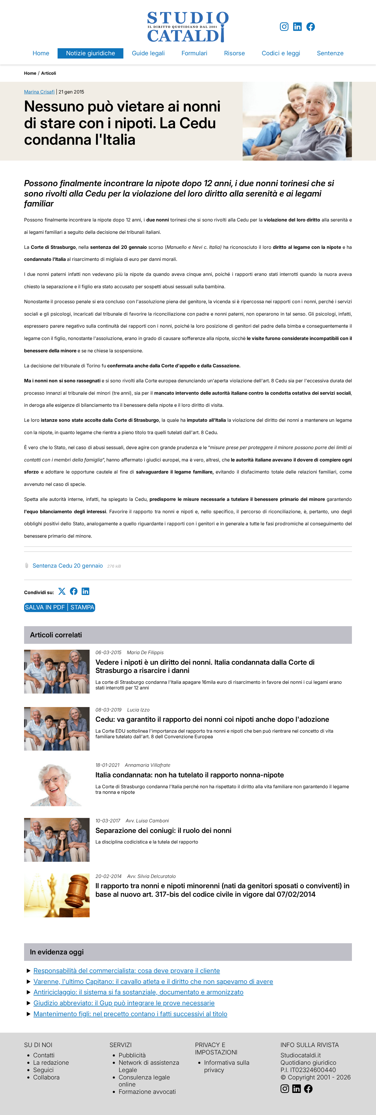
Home (41, 53)
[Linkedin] (297, 27)
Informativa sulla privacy (226, 1066)
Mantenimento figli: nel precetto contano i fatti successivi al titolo (130, 1014)
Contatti (44, 1055)
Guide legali (148, 53)
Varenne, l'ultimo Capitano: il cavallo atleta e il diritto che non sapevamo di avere (153, 981)
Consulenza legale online (144, 1081)
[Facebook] (310, 27)
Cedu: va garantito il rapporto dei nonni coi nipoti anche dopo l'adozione (212, 719)
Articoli (48, 73)
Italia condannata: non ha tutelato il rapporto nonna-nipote (189, 775)
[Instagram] (284, 27)
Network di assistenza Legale (149, 1066)
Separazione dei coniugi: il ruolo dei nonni (163, 830)
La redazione (51, 1062)
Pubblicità (132, 1055)
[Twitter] (62, 591)
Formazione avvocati (147, 1091)
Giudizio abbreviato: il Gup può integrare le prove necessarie (124, 1003)
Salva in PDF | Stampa (59, 607)
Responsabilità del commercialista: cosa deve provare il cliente (126, 970)
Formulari (194, 53)
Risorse (234, 53)
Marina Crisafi (39, 92)
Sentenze (330, 53)
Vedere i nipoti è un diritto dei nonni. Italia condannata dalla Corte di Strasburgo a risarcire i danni (205, 666)
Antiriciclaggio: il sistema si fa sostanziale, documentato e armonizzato (138, 992)
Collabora (46, 1077)
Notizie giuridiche (90, 53)
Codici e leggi (281, 53)
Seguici (43, 1070)
